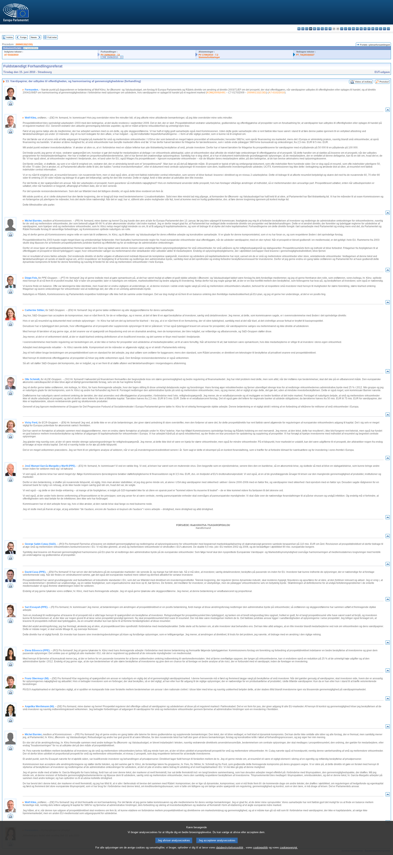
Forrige (23, 37)
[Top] (387, 111)
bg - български (298, 28)
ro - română (372, 28)
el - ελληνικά (322, 28)
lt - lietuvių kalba (349, 28)
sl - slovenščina (380, 28)
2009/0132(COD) (24, 44)
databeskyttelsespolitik (229, 847)
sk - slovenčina (376, 28)
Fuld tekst (52, 37)
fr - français (330, 28)
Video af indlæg (363, 82)
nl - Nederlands (361, 28)
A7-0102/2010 (11, 55)
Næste (34, 37)
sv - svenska (388, 28)
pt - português (368, 28)
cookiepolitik (260, 847)
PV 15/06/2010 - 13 (110, 55)
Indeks (9, 37)
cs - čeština (306, 28)
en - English (326, 28)
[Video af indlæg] (10, 104)
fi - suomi (384, 28)
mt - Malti (357, 28)
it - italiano (341, 28)
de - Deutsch (314, 28)
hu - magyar (353, 28)
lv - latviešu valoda (345, 28)
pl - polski (365, 28)
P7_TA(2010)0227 (305, 55)
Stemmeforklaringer (209, 57)
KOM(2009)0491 (216, 92)
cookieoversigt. (289, 847)
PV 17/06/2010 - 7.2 (208, 55)
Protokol (384, 82)
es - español (302, 28)
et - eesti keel (318, 28)
